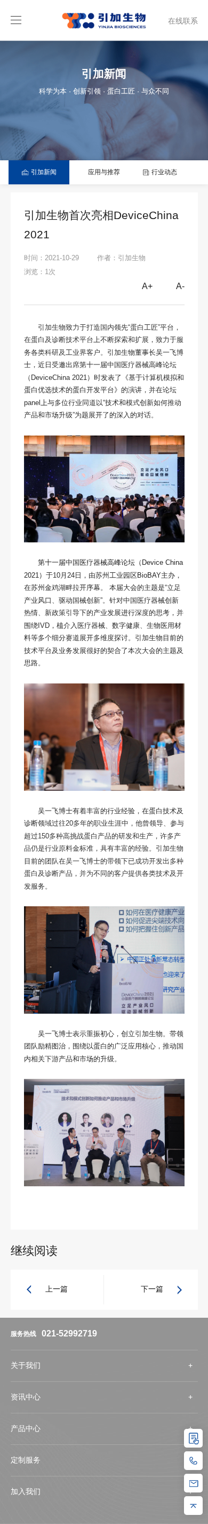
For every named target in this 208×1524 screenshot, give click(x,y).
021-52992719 (69, 1333)
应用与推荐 (103, 172)
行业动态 (163, 172)
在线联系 (183, 21)
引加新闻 (43, 172)
